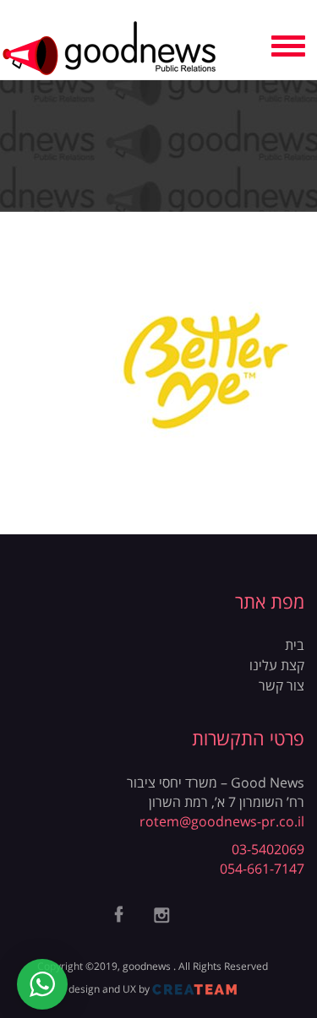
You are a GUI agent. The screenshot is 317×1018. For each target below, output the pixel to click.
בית (294, 644)
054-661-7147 (262, 868)
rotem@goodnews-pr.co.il (221, 821)
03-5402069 (268, 849)
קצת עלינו (276, 665)
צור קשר (281, 685)
